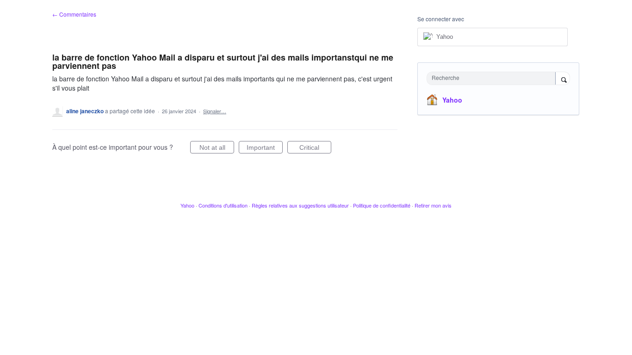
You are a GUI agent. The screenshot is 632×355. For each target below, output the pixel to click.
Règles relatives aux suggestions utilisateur (300, 205)
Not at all (216, 148)
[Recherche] (562, 79)
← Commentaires (74, 14)
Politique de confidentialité (381, 205)
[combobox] (493, 78)
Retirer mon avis (433, 205)
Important (265, 148)
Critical (315, 148)
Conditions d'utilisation (223, 205)
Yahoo (452, 99)
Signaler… (214, 111)
